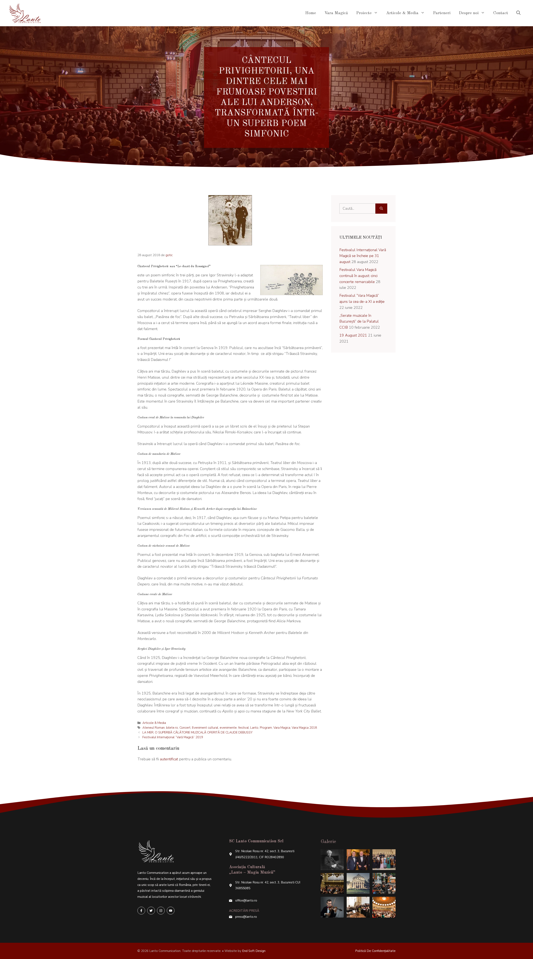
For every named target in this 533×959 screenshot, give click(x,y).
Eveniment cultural (205, 728)
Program (266, 728)
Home (310, 13)
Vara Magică (336, 13)
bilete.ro (172, 728)
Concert (185, 728)
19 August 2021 (353, 335)
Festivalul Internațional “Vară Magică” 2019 (172, 737)
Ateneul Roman (153, 728)
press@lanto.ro (246, 917)
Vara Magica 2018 (304, 728)
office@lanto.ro (246, 900)
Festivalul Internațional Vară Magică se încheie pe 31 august (362, 255)
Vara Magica (281, 728)
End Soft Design (253, 951)
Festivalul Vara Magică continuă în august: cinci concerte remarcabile (358, 275)
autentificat (169, 759)
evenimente (228, 728)
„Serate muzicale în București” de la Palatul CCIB (359, 321)
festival (243, 728)
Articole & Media (402, 13)
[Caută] (381, 208)
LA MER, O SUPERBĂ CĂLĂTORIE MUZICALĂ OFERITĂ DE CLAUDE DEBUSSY (197, 732)
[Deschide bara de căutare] (518, 13)
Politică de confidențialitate (375, 951)
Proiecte (364, 13)
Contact (500, 13)
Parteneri (442, 13)
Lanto (254, 728)
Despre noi (469, 13)
